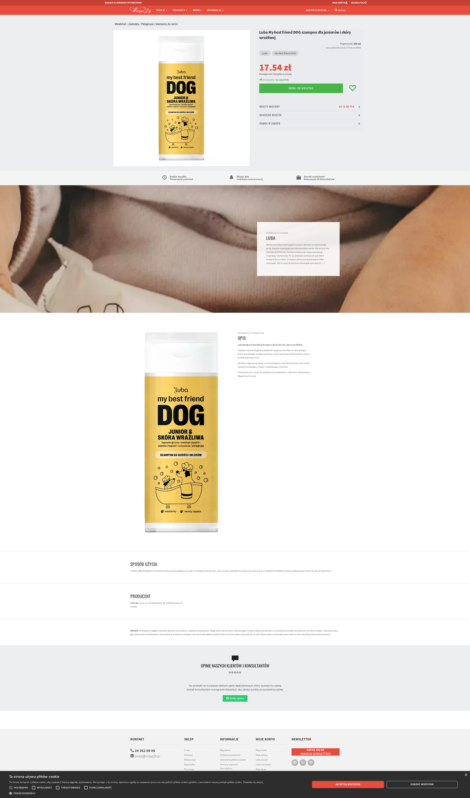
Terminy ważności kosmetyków (229, 766)
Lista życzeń (262, 759)
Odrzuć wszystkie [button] (422, 784)
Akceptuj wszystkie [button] (348, 784)
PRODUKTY (179, 10)
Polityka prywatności (230, 755)
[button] (136, 793)
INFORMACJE (214, 10)
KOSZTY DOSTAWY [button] (307, 106)
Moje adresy (261, 755)
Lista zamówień (263, 764)
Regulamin (225, 750)
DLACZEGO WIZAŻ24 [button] (271, 115)
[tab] (238, 24)
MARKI (196, 10)
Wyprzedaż (189, 764)
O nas (187, 750)
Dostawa (188, 755)
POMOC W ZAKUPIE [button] (270, 123)
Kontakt (137, 739)
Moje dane (261, 769)
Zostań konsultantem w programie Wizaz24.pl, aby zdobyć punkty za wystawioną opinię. (235, 689)
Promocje (189, 769)
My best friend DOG (285, 53)
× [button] (465, 775)
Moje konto (261, 750)
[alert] (235, 784)
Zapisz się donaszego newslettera (316, 751)
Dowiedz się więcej (253, 782)
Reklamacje (190, 759)
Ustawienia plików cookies (233, 759)
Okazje (160, 10)
